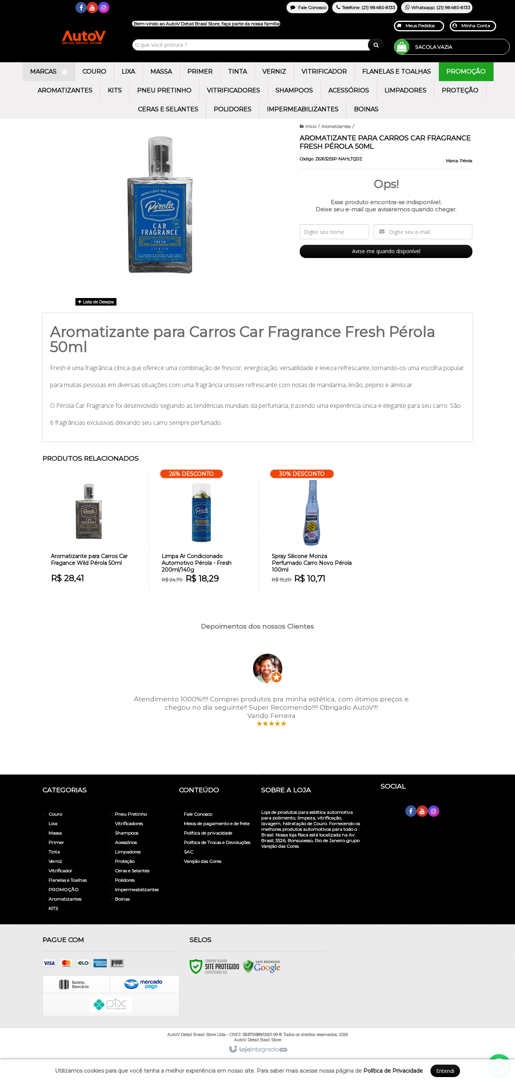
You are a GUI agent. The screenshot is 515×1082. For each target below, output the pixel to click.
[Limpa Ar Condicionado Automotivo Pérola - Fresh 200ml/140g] (202, 533)
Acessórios (126, 842)
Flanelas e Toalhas (68, 880)
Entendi (445, 1070)
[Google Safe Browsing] (261, 966)
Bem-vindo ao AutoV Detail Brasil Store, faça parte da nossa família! (207, 23)
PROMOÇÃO (64, 889)
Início (310, 126)
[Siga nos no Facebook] (81, 8)
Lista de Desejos (98, 301)
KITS (53, 908)
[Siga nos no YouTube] (422, 812)
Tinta (54, 852)
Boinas (122, 899)
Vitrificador (60, 870)
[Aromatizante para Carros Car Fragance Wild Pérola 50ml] (91, 533)
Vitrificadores (129, 823)
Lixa (53, 823)
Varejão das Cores (202, 861)
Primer (56, 842)
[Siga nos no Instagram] (103, 8)
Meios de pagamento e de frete (217, 823)
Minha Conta (475, 25)
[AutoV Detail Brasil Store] (59, 23)
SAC (188, 852)
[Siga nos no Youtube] (92, 8)
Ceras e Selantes (132, 870)
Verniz (55, 861)
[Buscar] (376, 45)
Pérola (466, 160)
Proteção (125, 861)
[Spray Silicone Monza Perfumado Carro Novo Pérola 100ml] (312, 533)
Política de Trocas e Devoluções (217, 842)
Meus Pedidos (420, 25)
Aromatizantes (336, 126)
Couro (55, 814)
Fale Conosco (311, 7)
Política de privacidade (208, 833)
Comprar (95, 558)
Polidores (125, 880)
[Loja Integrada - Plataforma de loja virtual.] (257, 1049)
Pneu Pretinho (131, 814)
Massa (55, 833)
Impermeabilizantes (137, 889)
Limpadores (128, 852)
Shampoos (126, 833)
